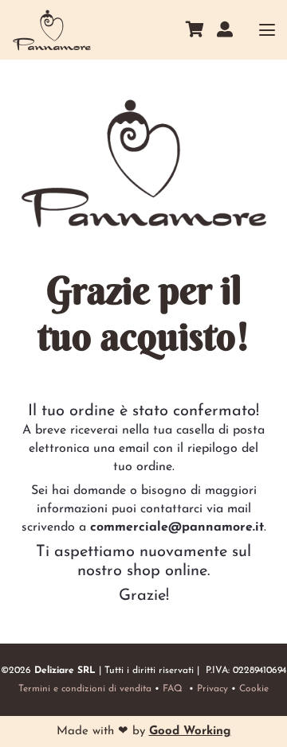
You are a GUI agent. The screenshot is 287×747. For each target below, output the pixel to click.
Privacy (212, 689)
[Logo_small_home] (52, 30)
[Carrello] (194, 30)
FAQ (173, 689)
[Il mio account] (225, 29)
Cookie (254, 689)
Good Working (190, 731)
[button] (267, 30)
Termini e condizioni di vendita (84, 689)
